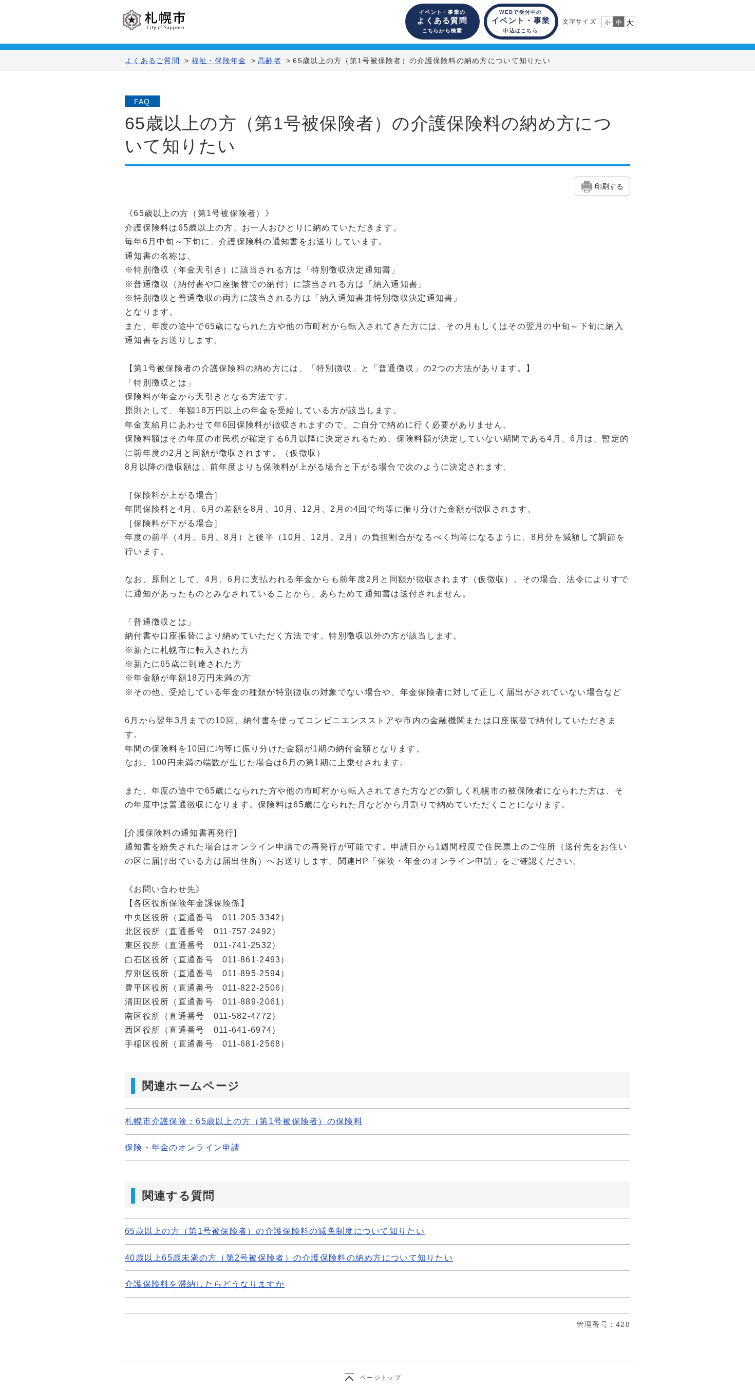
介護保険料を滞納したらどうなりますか (205, 1284)
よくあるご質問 (152, 60)
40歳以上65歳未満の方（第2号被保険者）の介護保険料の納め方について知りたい (289, 1257)
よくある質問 (442, 21)
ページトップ (380, 1377)
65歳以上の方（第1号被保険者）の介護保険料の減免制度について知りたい (275, 1231)
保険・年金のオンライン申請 (182, 1147)
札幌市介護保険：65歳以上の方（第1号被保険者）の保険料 (244, 1121)
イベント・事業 (521, 21)
